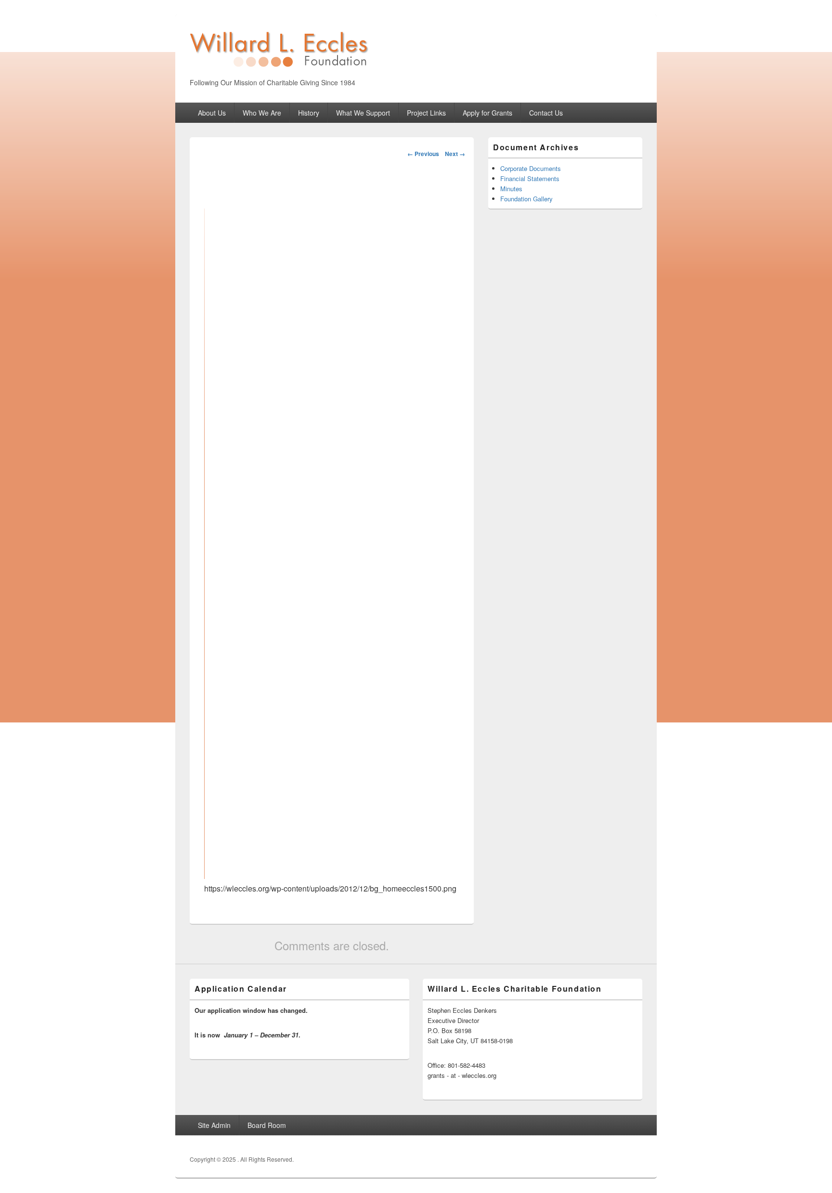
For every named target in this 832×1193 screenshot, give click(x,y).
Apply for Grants (487, 113)
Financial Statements (529, 178)
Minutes (511, 188)
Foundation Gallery (526, 198)
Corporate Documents (530, 168)
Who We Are (262, 113)
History (308, 113)
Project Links (426, 113)
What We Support (363, 113)
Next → (455, 153)
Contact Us (546, 113)
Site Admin (214, 1125)
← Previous (423, 153)
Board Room (266, 1125)
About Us (212, 113)
